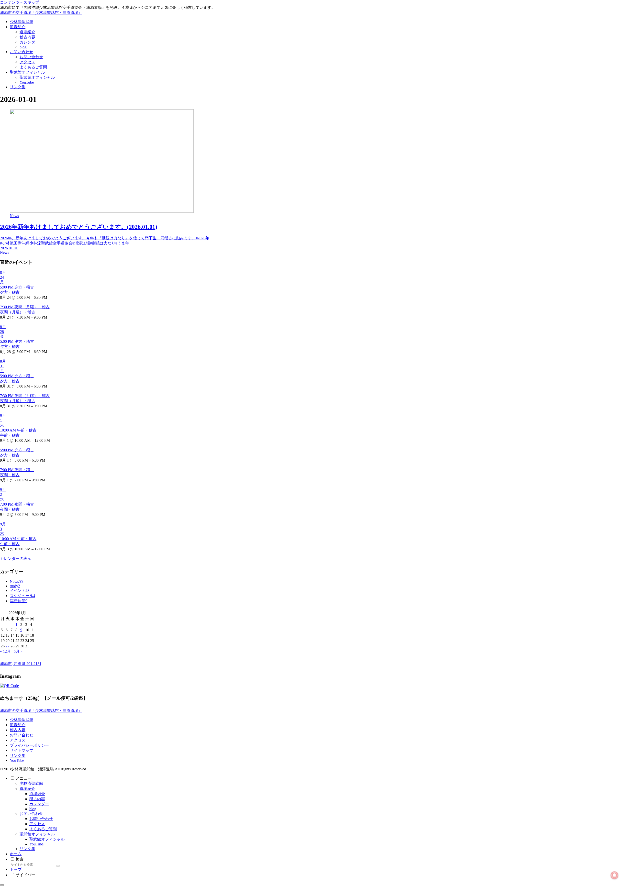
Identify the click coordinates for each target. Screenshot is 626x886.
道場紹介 (17, 725)
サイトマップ (21, 750)
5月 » (18, 651)
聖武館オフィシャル (37, 834)
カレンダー (39, 804)
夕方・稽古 (10, 292)
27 (8, 646)
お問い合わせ (21, 735)
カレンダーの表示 (15, 558)
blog (32, 809)
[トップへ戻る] (2, 885)
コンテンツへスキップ (19, 2)
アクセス (17, 740)
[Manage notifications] (614, 875)
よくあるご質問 (43, 829)
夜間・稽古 (10, 475)
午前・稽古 (10, 435)
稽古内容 (17, 730)
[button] (58, 865)
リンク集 (17, 755)
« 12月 (5, 651)
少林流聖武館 (21, 720)
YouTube (17, 760)
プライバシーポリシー (29, 745)
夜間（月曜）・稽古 (17, 312)
